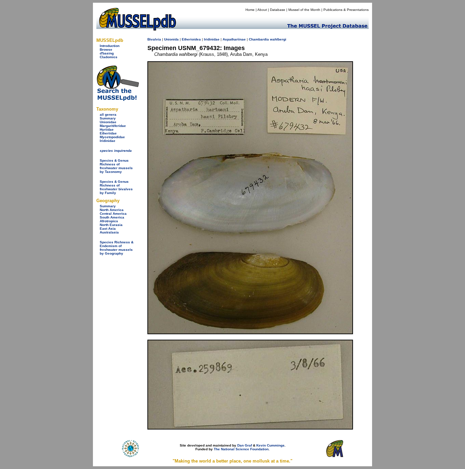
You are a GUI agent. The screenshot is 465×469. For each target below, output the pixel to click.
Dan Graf (244, 445)
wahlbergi (278, 39)
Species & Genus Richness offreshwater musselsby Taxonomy (116, 166)
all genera (108, 114)
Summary (108, 118)
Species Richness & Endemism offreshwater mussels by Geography (116, 247)
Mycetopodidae (112, 137)
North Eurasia (111, 225)
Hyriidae (107, 129)
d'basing (107, 53)
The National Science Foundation (241, 449)
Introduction (109, 46)
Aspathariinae (234, 39)
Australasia (109, 232)
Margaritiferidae (113, 126)
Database (277, 10)
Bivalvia (154, 39)
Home (250, 10)
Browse (106, 49)
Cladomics (108, 57)
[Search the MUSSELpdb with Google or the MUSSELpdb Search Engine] (117, 99)
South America (112, 217)
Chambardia (259, 39)
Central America (113, 213)
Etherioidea (191, 39)
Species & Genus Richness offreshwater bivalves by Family (116, 187)
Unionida (171, 39)
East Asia (108, 228)
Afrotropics (109, 221)
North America (112, 210)
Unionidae (108, 122)
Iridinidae (107, 141)
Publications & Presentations (346, 10)
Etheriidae (108, 133)
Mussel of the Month (304, 10)
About (262, 10)
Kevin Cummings (270, 445)
